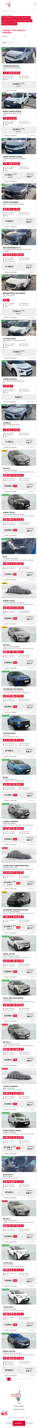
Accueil (19, 1403)
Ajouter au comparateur (11, 90)
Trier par (4, 36)
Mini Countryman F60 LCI (9, 24)
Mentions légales (19, 1406)
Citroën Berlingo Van (8, 17)
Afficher (4, 42)
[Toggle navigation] (34, 4)
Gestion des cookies (19, 1409)
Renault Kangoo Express (23, 17)
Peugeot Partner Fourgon (9, 20)
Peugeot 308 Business (25, 20)
